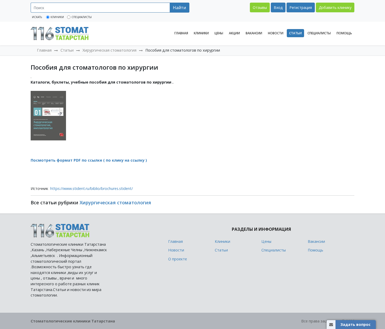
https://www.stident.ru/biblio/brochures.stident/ (91, 188)
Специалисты (319, 33)
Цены (218, 33)
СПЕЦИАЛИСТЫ (82, 17)
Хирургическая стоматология (109, 50)
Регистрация (300, 7)
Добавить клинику (335, 7)
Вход (278, 7)
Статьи (295, 33)
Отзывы (260, 7)
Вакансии (254, 33)
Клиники (201, 33)
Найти (179, 7)
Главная (181, 33)
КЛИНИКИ (57, 17)
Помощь (344, 33)
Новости (275, 33)
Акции (234, 33)
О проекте (177, 258)
